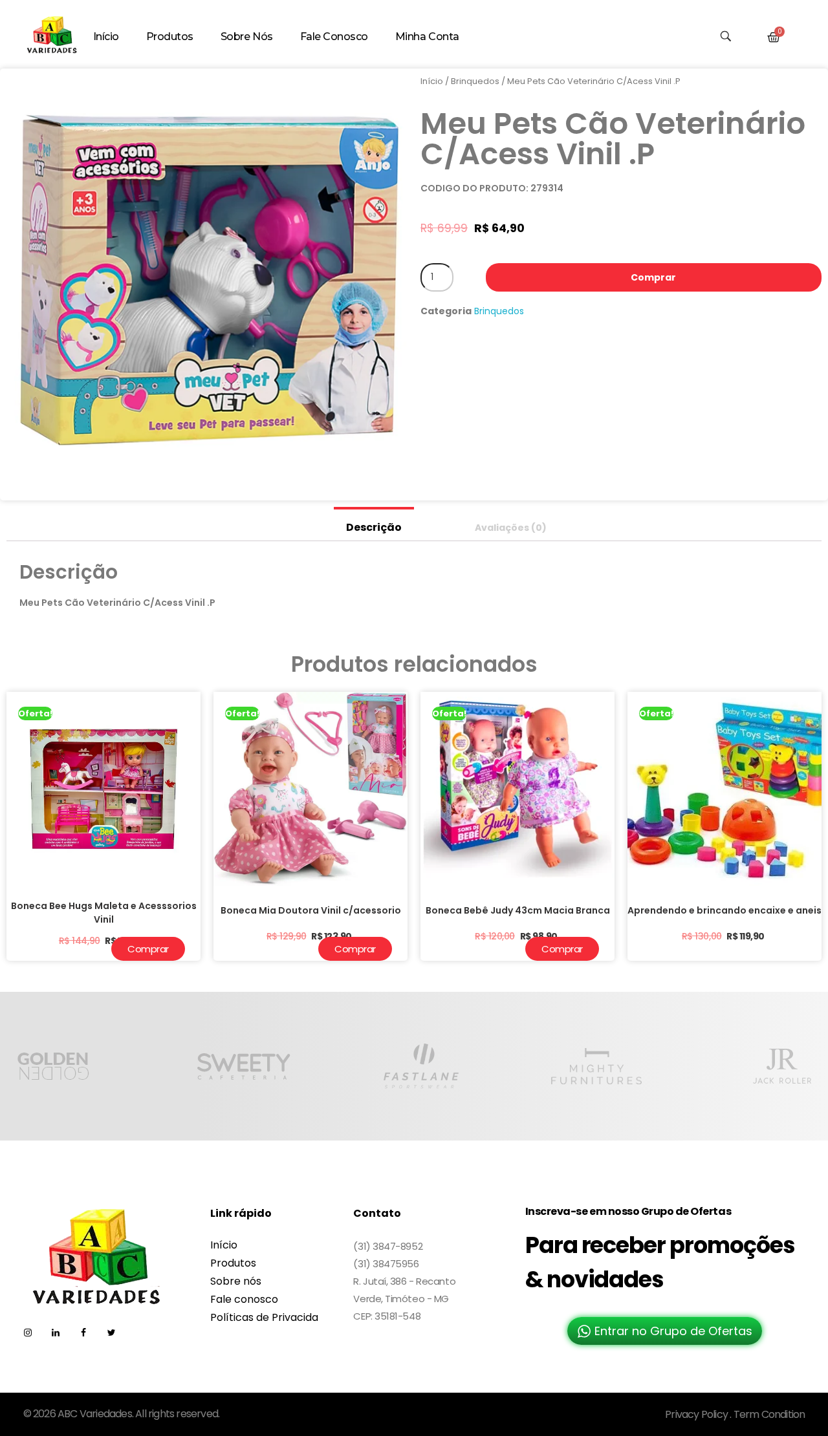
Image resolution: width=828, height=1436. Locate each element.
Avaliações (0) (511, 527)
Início (431, 81)
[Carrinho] (774, 37)
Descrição (374, 527)
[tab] (374, 524)
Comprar (653, 277)
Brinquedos (475, 81)
